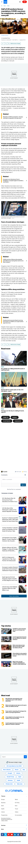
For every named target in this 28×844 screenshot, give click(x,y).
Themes (3, 796)
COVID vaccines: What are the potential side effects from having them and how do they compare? (13, 261)
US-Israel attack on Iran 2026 (14, 766)
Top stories (6, 626)
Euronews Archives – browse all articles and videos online (6, 819)
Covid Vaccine (6, 421)
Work (8, 5)
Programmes (4, 815)
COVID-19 (5, 417)
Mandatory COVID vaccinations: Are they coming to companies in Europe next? (13, 117)
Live (25, 1)
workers (14, 417)
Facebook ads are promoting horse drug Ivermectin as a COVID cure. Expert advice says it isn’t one (13, 322)
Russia (16, 769)
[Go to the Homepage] (5, 2)
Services (3, 825)
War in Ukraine (7, 769)
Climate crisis (9, 784)
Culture (3, 812)
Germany (10, 780)
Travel (16, 808)
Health (18, 780)
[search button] (25, 756)
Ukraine (18, 773)
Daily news (19, 784)
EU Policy (17, 802)
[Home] (1, 5)
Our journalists (18, 815)
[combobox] (14, 756)
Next (5, 5)
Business (3, 802)
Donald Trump (10, 776)
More (2, 829)
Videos (16, 812)
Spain (19, 776)
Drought (10, 773)
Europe (3, 799)
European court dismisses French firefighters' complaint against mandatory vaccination (13, 181)
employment (18, 421)
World (16, 799)
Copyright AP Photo (4, 35)
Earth (2, 805)
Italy (24, 769)
